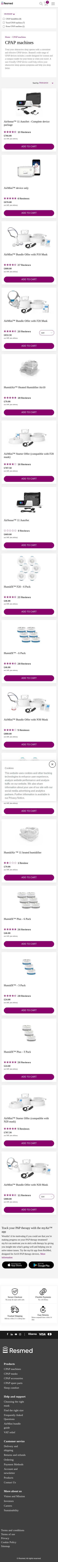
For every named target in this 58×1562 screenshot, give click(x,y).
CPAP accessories (13, 1378)
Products (8, 1477)
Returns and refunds (15, 1454)
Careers (8, 1505)
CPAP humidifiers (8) (13, 19)
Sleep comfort (11, 1387)
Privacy (5, 1538)
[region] (29, 781)
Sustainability (11, 1510)
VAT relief (9, 1432)
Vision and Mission (14, 1496)
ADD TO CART (29, 146)
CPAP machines (12, 1369)
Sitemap (5, 1546)
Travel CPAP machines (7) (15, 23)
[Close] (52, 764)
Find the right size (13, 1410)
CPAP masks (11, 1373)
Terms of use (8, 1534)
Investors (9, 1501)
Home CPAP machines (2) (15, 26)
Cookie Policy (8, 1542)
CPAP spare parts (13, 1383)
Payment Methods (13, 1464)
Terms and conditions (12, 1530)
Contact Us (10, 1482)
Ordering (9, 1459)
